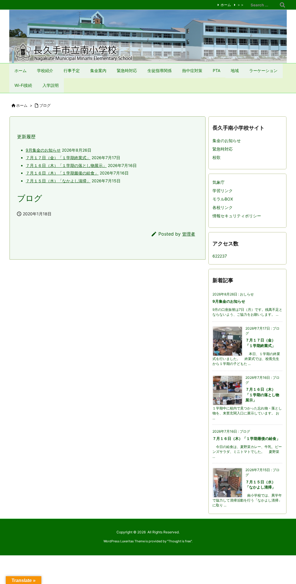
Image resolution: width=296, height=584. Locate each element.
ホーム (226, 5)
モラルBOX (222, 198)
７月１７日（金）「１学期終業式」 (58, 157)
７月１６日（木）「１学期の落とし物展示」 (66, 165)
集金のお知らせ (226, 140)
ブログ (45, 105)
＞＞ (240, 5)
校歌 (216, 157)
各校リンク (222, 207)
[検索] (282, 4)
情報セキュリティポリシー (236, 215)
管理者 (188, 234)
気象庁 (218, 182)
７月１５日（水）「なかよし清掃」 (58, 180)
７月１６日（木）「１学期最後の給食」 (62, 172)
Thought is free (179, 541)
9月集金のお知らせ (43, 150)
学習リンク (222, 190)
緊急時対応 (222, 148)
